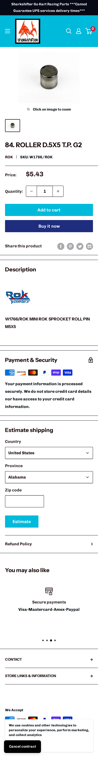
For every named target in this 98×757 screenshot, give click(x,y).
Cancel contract (22, 746)
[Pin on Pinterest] (70, 246)
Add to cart (49, 209)
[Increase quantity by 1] (58, 191)
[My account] (78, 31)
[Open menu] (7, 31)
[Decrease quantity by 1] (31, 191)
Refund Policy (18, 544)
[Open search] (69, 31)
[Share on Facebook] (60, 246)
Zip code (13, 490)
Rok (9, 157)
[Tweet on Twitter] (79, 246)
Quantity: (14, 191)
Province (14, 465)
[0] (89, 31)
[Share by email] (89, 246)
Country (13, 441)
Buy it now (49, 226)
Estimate (22, 521)
